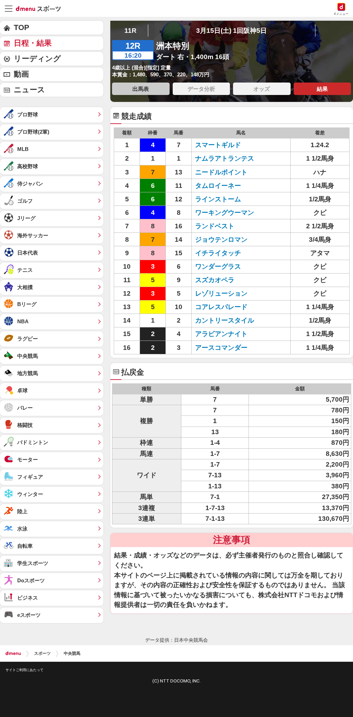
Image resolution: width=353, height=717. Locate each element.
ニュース (29, 89)
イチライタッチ (218, 253)
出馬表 (140, 89)
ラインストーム (218, 199)
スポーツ (42, 653)
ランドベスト (214, 226)
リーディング (37, 58)
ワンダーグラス (218, 266)
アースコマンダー (221, 347)
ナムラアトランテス (224, 158)
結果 (322, 89)
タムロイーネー (218, 185)
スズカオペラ (214, 280)
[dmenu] (13, 653)
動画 (21, 74)
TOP (21, 27)
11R (130, 30)
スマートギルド (218, 145)
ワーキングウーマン (224, 212)
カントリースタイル (224, 320)
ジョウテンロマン (221, 239)
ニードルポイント (221, 172)
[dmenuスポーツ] (41, 8)
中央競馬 (72, 653)
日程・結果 (33, 43)
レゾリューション (221, 293)
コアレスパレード (221, 306)
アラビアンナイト (221, 333)
